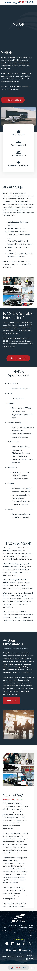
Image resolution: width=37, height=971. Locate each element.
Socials (31, 933)
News (31, 928)
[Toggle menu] (33, 967)
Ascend (4, 928)
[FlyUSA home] (18, 967)
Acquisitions (23, 928)
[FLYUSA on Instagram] (24, 944)
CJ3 (10, 930)
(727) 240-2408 (18, 957)
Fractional (12, 925)
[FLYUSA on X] (30, 944)
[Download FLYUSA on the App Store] (11, 950)
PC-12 (11, 928)
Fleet (18, 28)
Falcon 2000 (13, 933)
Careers (31, 930)
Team (31, 925)
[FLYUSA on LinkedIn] (13, 944)
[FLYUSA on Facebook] (7, 944)
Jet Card (4, 930)
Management (23, 925)
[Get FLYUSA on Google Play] (25, 950)
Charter (4, 925)
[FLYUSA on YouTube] (18, 944)
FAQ (30, 935)
